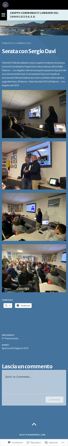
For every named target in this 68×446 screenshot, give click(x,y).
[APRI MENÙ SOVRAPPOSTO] (3, 15)
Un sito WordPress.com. (32, 435)
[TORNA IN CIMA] (34, 424)
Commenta (54, 399)
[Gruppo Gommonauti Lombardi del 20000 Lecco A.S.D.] (34, 27)
